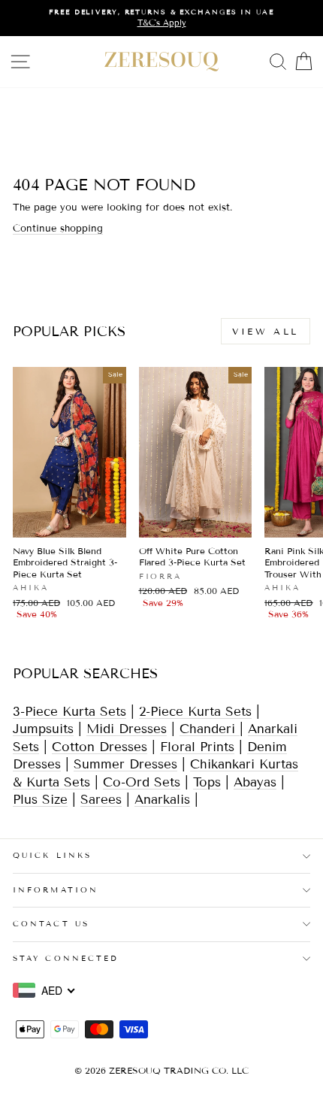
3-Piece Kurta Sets (69, 712)
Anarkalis (162, 800)
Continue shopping (58, 229)
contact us (51, 924)
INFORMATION (55, 890)
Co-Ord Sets (141, 782)
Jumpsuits (43, 729)
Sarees (101, 800)
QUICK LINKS (52, 855)
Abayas (255, 782)
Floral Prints (197, 747)
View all (265, 331)
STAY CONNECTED (66, 958)
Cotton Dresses (99, 747)
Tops (207, 782)
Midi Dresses (126, 729)
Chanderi (210, 729)
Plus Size (40, 800)
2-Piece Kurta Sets (195, 712)
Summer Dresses (125, 764)
